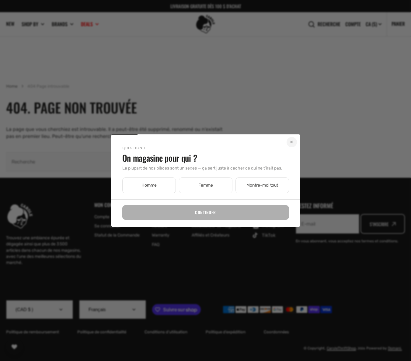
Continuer (205, 212)
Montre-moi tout (262, 185)
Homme (149, 185)
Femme (205, 185)
